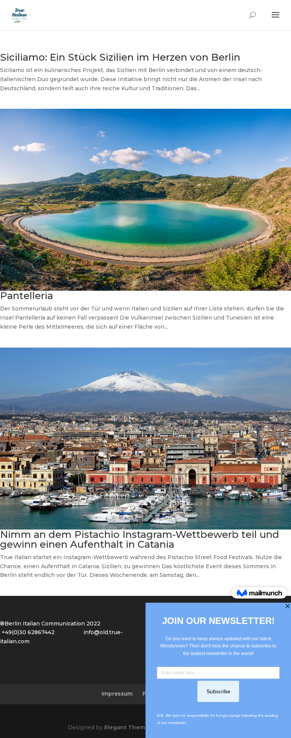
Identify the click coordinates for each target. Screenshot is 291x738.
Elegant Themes (128, 727)
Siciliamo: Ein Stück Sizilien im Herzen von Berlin (120, 57)
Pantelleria (26, 296)
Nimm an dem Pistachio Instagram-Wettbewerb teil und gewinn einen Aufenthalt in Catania (139, 539)
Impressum (117, 693)
